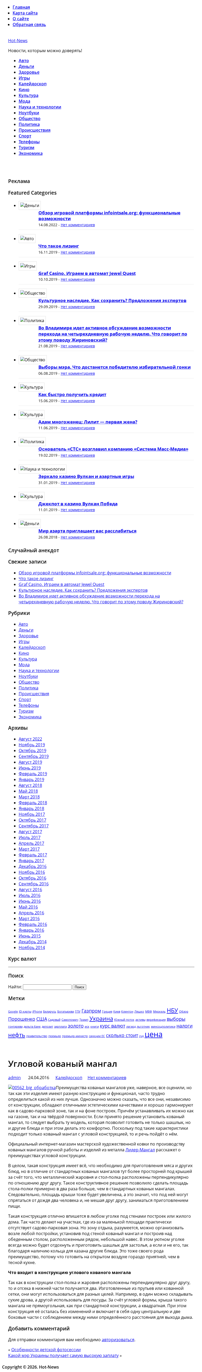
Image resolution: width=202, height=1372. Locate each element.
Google (13, 1011)
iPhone (37, 1011)
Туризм (26, 147)
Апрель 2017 (31, 843)
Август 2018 (30, 785)
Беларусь (49, 1011)
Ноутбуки (29, 113)
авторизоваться (118, 1340)
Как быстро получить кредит (72, 394)
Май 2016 (28, 907)
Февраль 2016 (33, 924)
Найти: (15, 987)
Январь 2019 (31, 779)
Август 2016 (30, 889)
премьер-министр (75, 1036)
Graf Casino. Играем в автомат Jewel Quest (87, 273)
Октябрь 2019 (32, 750)
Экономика (31, 153)
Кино (24, 89)
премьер (54, 1036)
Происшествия (34, 130)
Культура (28, 95)
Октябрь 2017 (32, 820)
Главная (21, 7)
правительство (36, 1036)
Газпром (91, 1011)
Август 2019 (30, 762)
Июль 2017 (30, 837)
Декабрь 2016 (33, 866)
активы (140, 1019)
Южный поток (124, 1019)
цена (154, 1034)
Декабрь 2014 (33, 942)
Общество (30, 118)
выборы (176, 1019)
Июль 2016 (30, 895)
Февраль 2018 (33, 803)
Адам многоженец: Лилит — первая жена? (87, 422)
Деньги (26, 66)
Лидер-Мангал (140, 1150)
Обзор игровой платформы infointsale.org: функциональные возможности (109, 216)
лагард (131, 1026)
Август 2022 (30, 739)
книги (94, 1026)
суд (141, 1036)
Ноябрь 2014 (32, 947)
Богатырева (65, 1011)
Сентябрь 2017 (34, 826)
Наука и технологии (40, 107)
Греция (107, 1011)
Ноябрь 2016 (32, 872)
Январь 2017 (31, 860)
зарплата (60, 1026)
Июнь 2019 (30, 768)
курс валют (112, 1026)
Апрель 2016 (31, 913)
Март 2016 (29, 918)
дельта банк (32, 1026)
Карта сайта (25, 13)
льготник (143, 1026)
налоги (184, 1026)
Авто (24, 60)
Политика (29, 124)
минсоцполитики (163, 1026)
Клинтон (127, 1011)
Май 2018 (28, 791)
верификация (156, 1019)
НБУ (172, 1010)
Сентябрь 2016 (34, 884)
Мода (24, 101)
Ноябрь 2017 (32, 814)
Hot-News (18, 40)
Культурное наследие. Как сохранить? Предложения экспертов (112, 300)
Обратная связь (29, 24)
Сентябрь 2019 (34, 756)
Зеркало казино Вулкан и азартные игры (86, 476)
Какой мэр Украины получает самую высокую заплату (63, 1355)
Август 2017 (30, 832)
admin (14, 1077)
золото (76, 1026)
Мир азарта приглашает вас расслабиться (87, 531)
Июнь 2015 (30, 936)
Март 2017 (29, 849)
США (41, 1019)
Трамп (83, 1019)
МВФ (148, 1011)
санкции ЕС (97, 1036)
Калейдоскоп (33, 84)
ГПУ (77, 1011)
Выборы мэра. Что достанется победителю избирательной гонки (114, 367)
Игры (24, 78)
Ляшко (139, 1011)
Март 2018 (29, 797)
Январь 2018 (31, 808)
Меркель (159, 1011)
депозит (47, 1026)
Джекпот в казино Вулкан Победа (78, 504)
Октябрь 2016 (32, 878)
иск (87, 1026)
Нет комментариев (78, 224)
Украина (101, 1018)
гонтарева (15, 1026)
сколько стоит (122, 1035)
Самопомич (70, 1019)
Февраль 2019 (33, 774)
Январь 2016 (31, 930)
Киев (116, 1011)
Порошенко (21, 1019)
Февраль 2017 (33, 855)
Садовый (54, 1019)
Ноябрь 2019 (32, 745)
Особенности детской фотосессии (46, 1350)
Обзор (183, 1011)
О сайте (21, 19)
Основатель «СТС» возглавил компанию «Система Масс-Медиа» (113, 449)
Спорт (25, 136)
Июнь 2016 (30, 901)
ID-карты (25, 1011)
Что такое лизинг (58, 246)
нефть (16, 1035)
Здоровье (29, 72)
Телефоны (29, 142)
